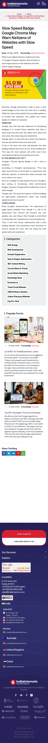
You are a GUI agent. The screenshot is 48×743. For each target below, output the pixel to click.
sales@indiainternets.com (15, 622)
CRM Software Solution (18, 292)
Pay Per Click (13, 301)
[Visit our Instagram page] (31, 695)
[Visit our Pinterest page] (26, 695)
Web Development (15, 250)
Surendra (35, 346)
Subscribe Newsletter (24, 541)
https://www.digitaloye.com (24, 737)
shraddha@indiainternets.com (16, 632)
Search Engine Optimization (20, 259)
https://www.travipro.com (24, 734)
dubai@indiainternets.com (15, 667)
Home (19, 14)
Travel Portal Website (17, 287)
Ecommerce (13, 282)
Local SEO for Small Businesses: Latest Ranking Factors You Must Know (21, 352)
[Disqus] (24, 490)
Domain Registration (16, 254)
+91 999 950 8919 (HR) (15, 620)
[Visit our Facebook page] (16, 695)
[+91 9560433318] (38, 3)
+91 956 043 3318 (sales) (15, 618)
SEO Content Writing (16, 264)
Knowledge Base (15, 278)
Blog (29, 14)
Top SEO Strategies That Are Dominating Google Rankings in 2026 (22, 413)
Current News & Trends (18, 268)
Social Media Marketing (18, 273)
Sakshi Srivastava (38, 53)
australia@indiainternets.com (16, 643)
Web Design (13, 245)
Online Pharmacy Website (19, 296)
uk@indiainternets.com (14, 655)
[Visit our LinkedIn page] (21, 695)
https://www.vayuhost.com (24, 732)
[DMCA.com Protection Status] (7, 597)
